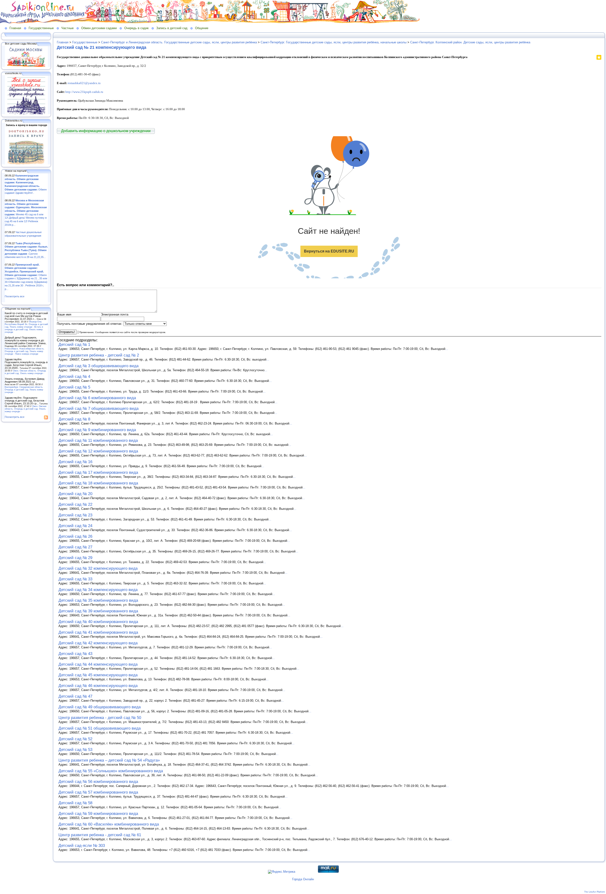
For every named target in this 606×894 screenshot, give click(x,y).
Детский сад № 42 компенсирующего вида (98, 643)
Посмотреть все (14, 296)
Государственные (41, 28)
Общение (201, 28)
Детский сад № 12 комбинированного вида (98, 451)
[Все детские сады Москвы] (26, 65)
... (446, 349)
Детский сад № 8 (74, 419)
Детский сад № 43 (75, 653)
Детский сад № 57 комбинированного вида (98, 792)
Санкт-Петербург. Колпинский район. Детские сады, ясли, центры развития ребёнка (470, 42)
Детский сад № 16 (75, 462)
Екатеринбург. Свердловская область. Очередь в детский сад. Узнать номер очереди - (24, 389)
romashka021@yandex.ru (84, 83)
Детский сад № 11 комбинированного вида (98, 440)
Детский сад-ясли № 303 (81, 845)
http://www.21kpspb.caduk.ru (84, 92)
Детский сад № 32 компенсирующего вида (98, 568)
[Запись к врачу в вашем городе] (26, 163)
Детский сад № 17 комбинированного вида (98, 472)
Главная (15, 28)
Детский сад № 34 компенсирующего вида (98, 589)
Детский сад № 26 (75, 536)
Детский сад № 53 (75, 749)
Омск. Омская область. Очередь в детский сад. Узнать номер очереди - (25, 372)
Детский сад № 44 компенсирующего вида (98, 664)
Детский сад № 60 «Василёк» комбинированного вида (108, 824)
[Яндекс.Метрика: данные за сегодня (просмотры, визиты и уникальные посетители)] (281, 872)
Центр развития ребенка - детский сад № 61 (99, 835)
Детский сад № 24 (75, 526)
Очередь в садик (136, 28)
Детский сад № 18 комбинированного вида (98, 483)
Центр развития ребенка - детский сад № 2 (98, 355)
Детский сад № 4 (74, 376)
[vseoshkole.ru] (26, 113)
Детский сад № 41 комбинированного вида (98, 632)
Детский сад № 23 (75, 515)
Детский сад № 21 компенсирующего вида (101, 47)
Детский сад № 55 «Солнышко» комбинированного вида (110, 771)
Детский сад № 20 (75, 494)
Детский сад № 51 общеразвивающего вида (99, 728)
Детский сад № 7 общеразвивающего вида (98, 408)
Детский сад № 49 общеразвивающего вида (99, 707)
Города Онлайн (303, 879)
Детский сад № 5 (74, 387)
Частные (67, 28)
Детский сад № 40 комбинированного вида (98, 621)
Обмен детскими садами (99, 28)
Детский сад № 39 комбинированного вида (98, 611)
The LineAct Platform (594, 892)
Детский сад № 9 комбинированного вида (97, 430)
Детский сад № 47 (75, 696)
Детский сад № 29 (75, 557)
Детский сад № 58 (75, 803)
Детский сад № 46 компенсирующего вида (98, 685)
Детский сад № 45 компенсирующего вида (98, 675)
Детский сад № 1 (74, 344)
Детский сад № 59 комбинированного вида (98, 813)
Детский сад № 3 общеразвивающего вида (98, 366)
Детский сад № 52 (75, 739)
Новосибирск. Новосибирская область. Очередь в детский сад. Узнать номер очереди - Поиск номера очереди (25, 351)
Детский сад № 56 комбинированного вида (98, 781)
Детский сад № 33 (75, 579)
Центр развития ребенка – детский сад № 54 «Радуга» (109, 760)
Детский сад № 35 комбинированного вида (98, 600)
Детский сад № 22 (75, 504)
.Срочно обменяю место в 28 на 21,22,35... (26, 250)
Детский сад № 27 (75, 547)
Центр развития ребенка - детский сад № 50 (99, 717)
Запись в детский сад (171, 28)
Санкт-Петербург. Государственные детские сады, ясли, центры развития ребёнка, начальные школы (333, 42)
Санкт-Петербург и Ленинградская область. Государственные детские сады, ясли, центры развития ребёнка (179, 42)
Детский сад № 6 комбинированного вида (97, 398)
